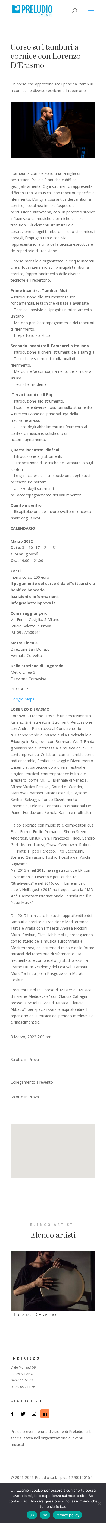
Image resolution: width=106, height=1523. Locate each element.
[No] (99, 1503)
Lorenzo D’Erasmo (35, 1314)
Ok (31, 1515)
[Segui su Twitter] (23, 1413)
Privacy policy (67, 1515)
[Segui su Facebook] (12, 1413)
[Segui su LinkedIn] (44, 1413)
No (45, 1515)
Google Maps (22, 699)
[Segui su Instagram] (34, 1413)
